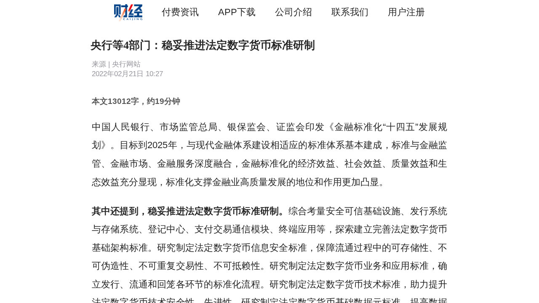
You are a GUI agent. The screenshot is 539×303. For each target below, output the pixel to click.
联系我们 (349, 12)
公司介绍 (293, 12)
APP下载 (237, 12)
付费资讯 (180, 12)
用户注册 (406, 12)
